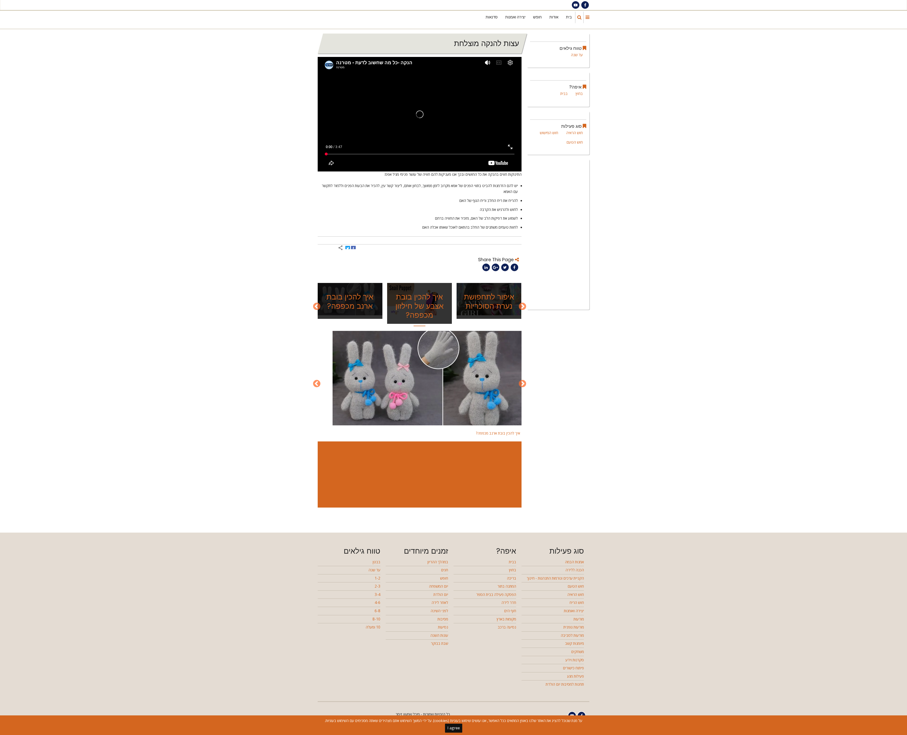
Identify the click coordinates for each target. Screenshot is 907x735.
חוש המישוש (549, 132)
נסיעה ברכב (507, 627)
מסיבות (442, 619)
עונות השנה (439, 635)
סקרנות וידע (574, 659)
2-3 (377, 586)
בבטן (376, 561)
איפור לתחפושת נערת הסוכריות (489, 301)
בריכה (511, 578)
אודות (553, 17)
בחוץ (579, 93)
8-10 (376, 619)
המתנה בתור (506, 586)
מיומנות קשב (574, 643)
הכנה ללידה (574, 570)
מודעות (578, 619)
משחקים (577, 651)
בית (569, 17)
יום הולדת (440, 594)
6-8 (377, 610)
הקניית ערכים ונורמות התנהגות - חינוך (555, 578)
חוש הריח (576, 602)
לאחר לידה (440, 602)
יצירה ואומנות (574, 610)
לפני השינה (439, 610)
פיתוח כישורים (573, 668)
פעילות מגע (575, 676)
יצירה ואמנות (515, 17)
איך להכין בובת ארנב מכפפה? (349, 301)
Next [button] (317, 307)
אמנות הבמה (574, 561)
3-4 (377, 594)
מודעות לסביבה (572, 635)
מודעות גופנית (573, 627)
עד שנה (577, 54)
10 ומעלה (373, 627)
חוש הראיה (574, 132)
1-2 (377, 578)
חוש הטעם (574, 142)
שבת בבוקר (439, 643)
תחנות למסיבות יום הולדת (565, 684)
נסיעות (443, 627)
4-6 (377, 602)
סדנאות (492, 17)
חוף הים (510, 610)
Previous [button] (522, 307)
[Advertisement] (419, 474)
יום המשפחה (438, 586)
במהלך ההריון (437, 561)
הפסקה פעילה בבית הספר (496, 594)
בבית (564, 93)
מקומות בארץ (506, 619)
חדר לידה (508, 602)
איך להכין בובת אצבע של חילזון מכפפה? (419, 305)
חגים (444, 570)
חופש (537, 17)
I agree (453, 728)
